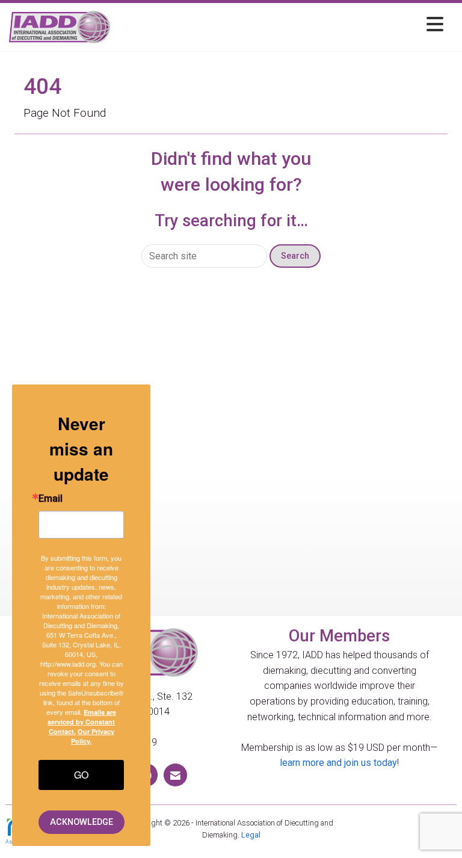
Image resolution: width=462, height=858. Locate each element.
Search (295, 256)
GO (81, 775)
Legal (250, 834)
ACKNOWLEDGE (81, 822)
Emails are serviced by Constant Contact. (82, 722)
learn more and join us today (338, 762)
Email (50, 499)
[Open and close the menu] (280, 25)
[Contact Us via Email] (175, 775)
